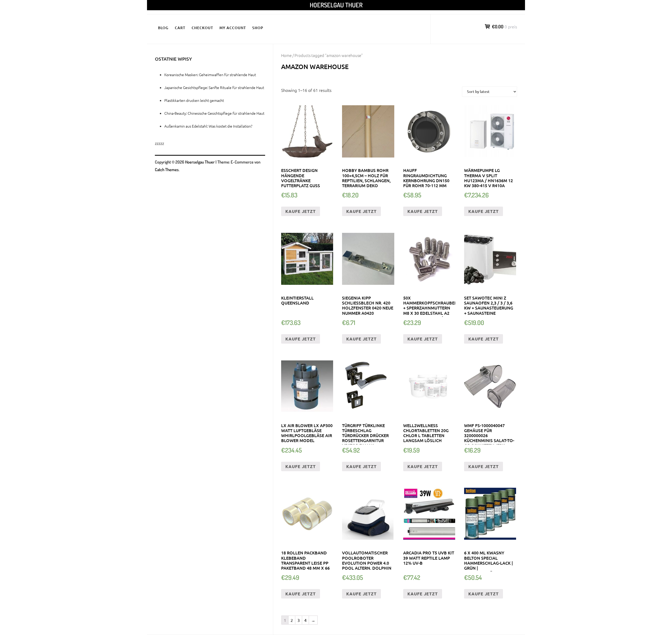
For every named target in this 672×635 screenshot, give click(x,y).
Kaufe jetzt (300, 211)
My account (232, 27)
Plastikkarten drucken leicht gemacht (194, 100)
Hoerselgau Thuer (336, 5)
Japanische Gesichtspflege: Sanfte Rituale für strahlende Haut (214, 87)
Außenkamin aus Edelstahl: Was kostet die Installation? (208, 126)
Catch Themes (167, 169)
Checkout (202, 27)
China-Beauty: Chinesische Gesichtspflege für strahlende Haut (214, 113)
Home (286, 55)
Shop (257, 27)
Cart (180, 27)
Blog (163, 27)
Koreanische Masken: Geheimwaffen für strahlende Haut (210, 74)
